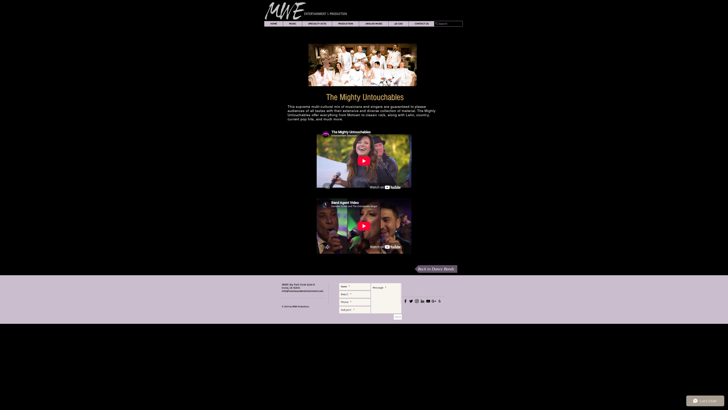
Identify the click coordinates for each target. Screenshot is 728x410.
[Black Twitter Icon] (411, 301)
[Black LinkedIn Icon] (422, 301)
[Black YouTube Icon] (428, 301)
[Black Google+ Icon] (433, 301)
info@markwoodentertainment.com (302, 291)
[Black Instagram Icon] (416, 301)
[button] (292, 24)
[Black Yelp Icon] (439, 301)
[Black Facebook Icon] (405, 301)
